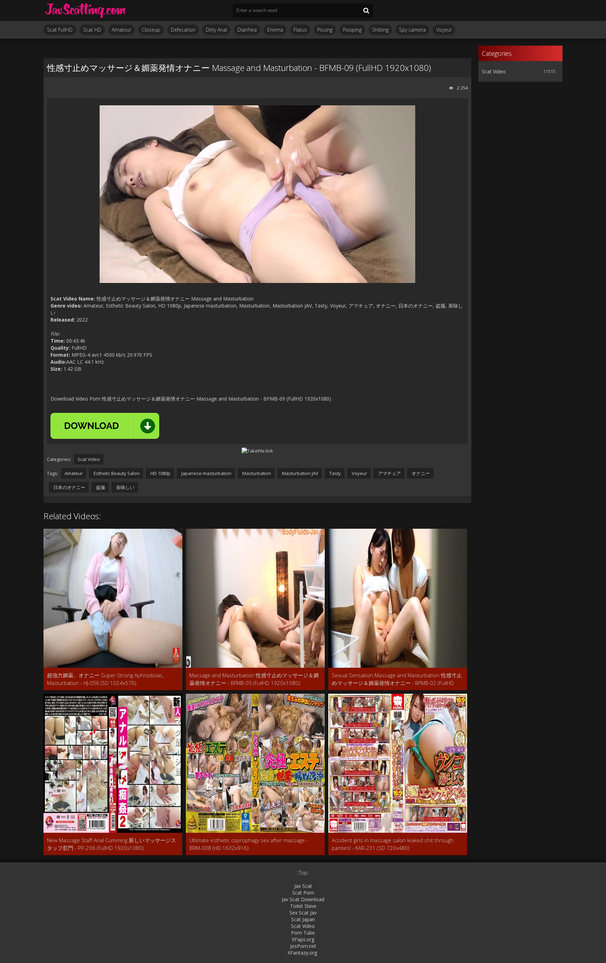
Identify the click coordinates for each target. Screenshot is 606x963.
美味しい (124, 487)
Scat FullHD (60, 29)
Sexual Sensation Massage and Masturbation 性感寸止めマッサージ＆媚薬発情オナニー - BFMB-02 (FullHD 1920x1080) (397, 679)
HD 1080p (159, 473)
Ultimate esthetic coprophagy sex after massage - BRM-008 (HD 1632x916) (248, 844)
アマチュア (389, 473)
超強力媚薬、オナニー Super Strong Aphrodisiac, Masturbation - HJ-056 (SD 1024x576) (105, 679)
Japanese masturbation (205, 473)
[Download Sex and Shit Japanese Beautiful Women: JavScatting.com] (85, 10)
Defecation (183, 29)
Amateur (121, 29)
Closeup (151, 29)
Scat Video (89, 459)
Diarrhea (247, 29)
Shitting (380, 29)
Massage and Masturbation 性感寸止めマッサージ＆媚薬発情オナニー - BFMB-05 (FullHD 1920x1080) (254, 679)
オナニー (420, 473)
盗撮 (100, 487)
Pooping (352, 29)
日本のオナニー (68, 487)
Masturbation (256, 473)
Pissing (324, 29)
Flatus (300, 29)
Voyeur (444, 29)
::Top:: (303, 872)
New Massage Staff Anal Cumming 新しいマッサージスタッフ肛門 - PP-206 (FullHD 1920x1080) (111, 844)
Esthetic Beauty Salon (116, 473)
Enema (275, 29)
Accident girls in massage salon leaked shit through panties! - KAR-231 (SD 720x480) (392, 844)
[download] (104, 426)
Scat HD (92, 29)
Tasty (334, 473)
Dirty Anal (216, 29)
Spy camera (412, 29)
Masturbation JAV (299, 473)
